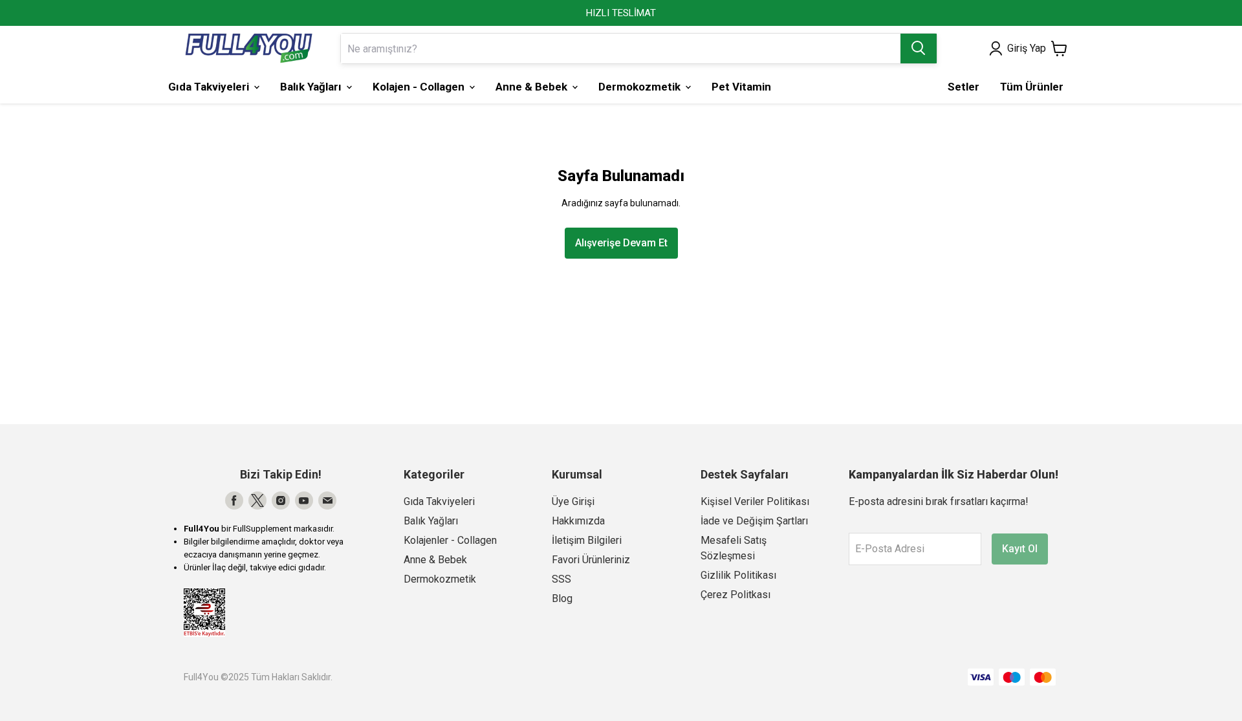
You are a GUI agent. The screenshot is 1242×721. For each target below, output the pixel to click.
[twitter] (257, 500)
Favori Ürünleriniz (591, 560)
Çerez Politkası (735, 594)
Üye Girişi (573, 501)
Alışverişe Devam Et (621, 243)
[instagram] (281, 500)
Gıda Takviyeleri (439, 501)
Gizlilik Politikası (738, 575)
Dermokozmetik (440, 579)
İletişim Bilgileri (587, 540)
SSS (561, 579)
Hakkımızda (578, 521)
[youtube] (304, 500)
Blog (562, 598)
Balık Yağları (431, 521)
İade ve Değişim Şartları (754, 521)
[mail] (327, 500)
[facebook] (234, 500)
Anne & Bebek (435, 560)
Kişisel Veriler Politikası (755, 501)
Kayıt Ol (1020, 549)
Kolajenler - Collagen (450, 540)
